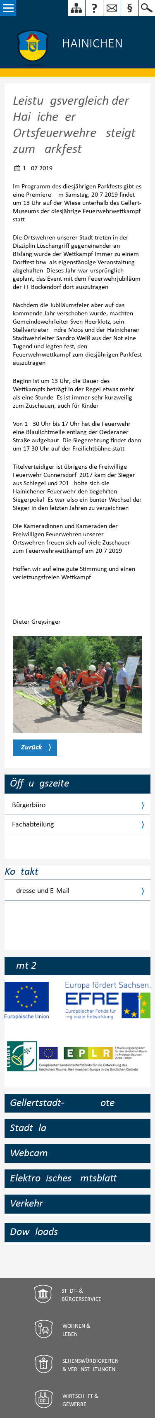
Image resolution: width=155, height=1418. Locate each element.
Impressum (112, 8)
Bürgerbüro (29, 805)
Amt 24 (26, 966)
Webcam (29, 1153)
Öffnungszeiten (42, 783)
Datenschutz (129, 8)
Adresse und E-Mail (40, 891)
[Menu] (8, 8)
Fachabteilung (33, 825)
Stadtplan (31, 1128)
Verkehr (26, 1203)
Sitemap (76, 8)
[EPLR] (77, 1062)
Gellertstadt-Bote (62, 1103)
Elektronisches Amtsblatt (63, 1178)
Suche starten (147, 8)
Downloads (34, 1232)
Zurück (31, 747)
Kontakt (94, 8)
